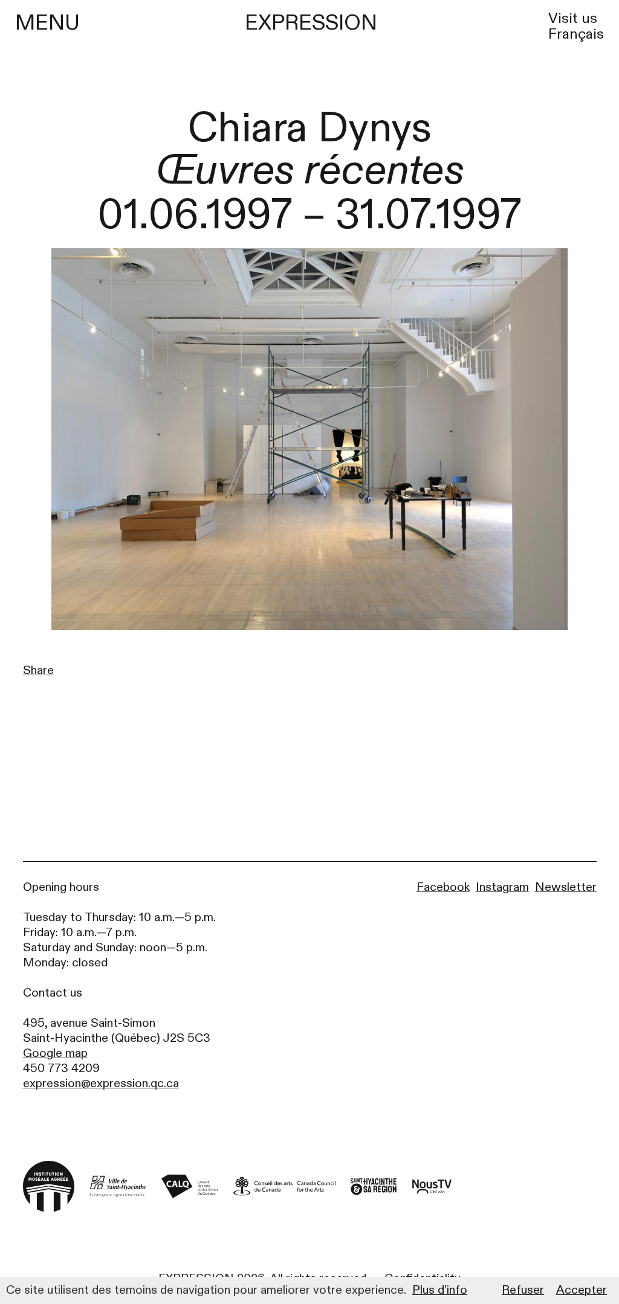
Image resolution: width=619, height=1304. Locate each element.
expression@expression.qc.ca (101, 1083)
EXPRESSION (311, 22)
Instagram (502, 886)
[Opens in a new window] (117, 1186)
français (576, 34)
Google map (55, 1053)
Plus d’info (439, 1290)
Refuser (523, 1290)
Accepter (581, 1290)
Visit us (572, 19)
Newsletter (566, 886)
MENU (47, 23)
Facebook (443, 886)
